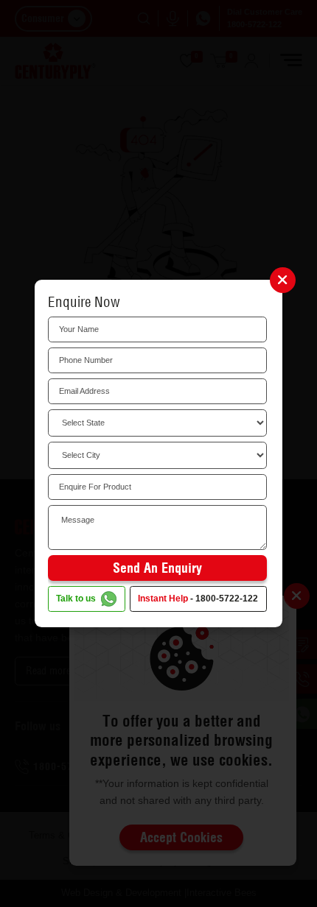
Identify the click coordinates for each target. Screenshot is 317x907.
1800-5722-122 (226, 598)
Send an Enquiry (157, 568)
